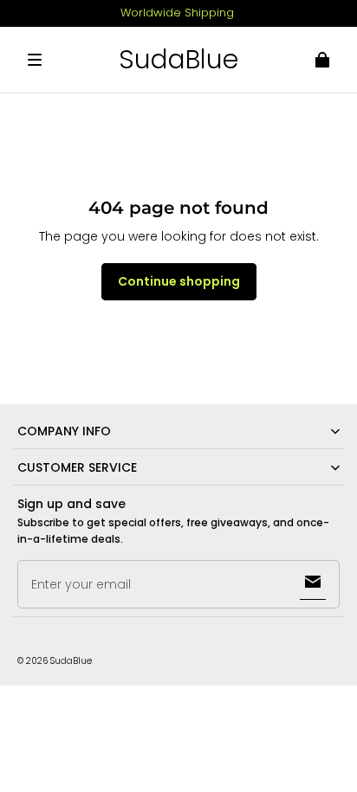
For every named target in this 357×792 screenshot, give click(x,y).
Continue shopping (179, 281)
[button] (34, 59)
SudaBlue (71, 660)
